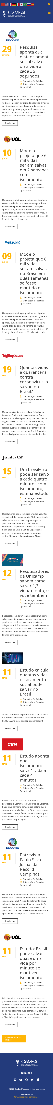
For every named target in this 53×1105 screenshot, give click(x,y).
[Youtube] (20, 1079)
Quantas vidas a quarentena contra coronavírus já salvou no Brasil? (34, 379)
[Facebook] (38, 1079)
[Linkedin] (15, 1079)
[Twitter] (32, 1079)
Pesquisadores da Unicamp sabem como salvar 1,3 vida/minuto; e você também (34, 583)
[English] (7, 4)
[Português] (25, 4)
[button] (49, 13)
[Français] (10, 4)
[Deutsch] (14, 4)
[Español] (32, 4)
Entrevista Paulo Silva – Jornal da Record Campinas (32, 864)
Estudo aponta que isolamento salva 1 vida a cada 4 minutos (34, 768)
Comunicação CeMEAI (33, 81)
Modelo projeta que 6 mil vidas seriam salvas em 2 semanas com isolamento (34, 165)
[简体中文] (3, 4)
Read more (10, 123)
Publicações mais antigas (13, 1038)
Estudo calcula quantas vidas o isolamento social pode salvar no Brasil (34, 682)
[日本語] (21, 4)
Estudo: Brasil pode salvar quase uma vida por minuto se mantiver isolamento (33, 963)
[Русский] (29, 4)
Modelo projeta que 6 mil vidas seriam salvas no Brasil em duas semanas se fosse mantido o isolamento (34, 273)
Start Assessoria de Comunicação (26, 1097)
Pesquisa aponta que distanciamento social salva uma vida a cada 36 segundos (35, 61)
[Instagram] (26, 1079)
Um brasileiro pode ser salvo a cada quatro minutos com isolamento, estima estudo (34, 481)
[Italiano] (18, 4)
